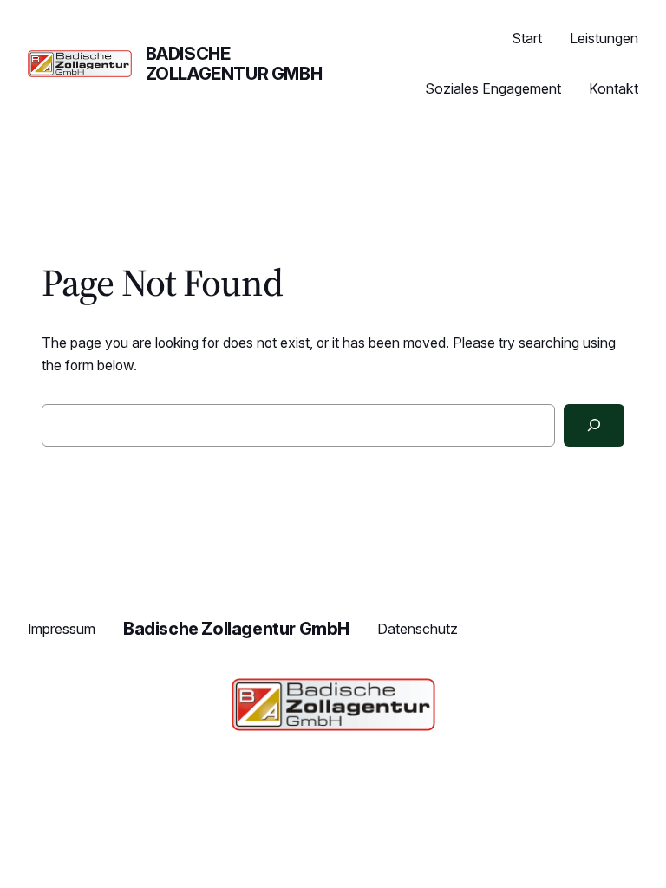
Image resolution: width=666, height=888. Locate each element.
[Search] (594, 425)
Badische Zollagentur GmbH (234, 63)
